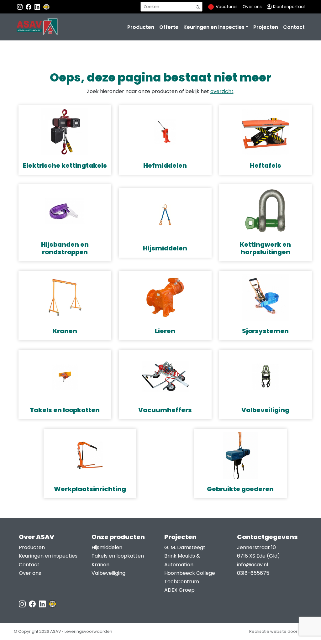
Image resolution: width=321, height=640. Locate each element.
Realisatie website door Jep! (278, 631)
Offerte (168, 27)
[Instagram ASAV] (20, 7)
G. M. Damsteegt (184, 547)
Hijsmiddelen (107, 547)
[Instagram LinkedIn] (37, 7)
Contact (294, 27)
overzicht (222, 91)
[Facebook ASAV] (29, 7)
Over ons (252, 7)
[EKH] (46, 7)
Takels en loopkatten (118, 555)
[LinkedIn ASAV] (43, 603)
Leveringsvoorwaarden (88, 631)
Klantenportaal (288, 7)
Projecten (265, 27)
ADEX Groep (179, 590)
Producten (140, 27)
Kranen (100, 564)
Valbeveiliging (108, 573)
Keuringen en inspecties (214, 27)
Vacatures (227, 7)
